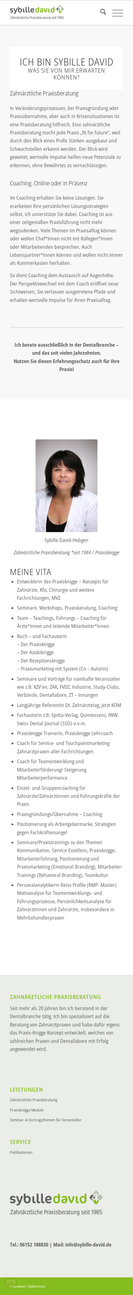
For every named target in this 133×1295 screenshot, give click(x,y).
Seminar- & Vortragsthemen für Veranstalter (46, 1120)
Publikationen (21, 1152)
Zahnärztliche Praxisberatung (33, 1099)
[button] (11, 1284)
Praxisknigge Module (27, 1110)
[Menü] (114, 12)
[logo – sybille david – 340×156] (55, 12)
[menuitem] (100, 12)
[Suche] (100, 12)
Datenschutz (36, 1286)
